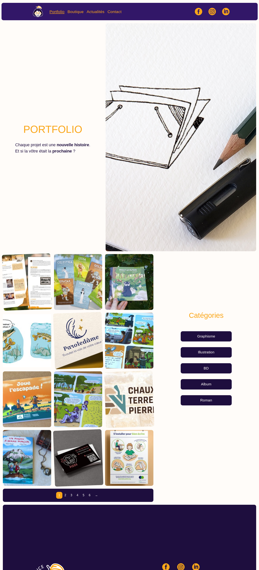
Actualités (95, 11)
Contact (115, 11)
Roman (206, 400)
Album (206, 384)
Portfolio (56, 11)
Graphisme (206, 336)
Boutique (75, 11)
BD (206, 368)
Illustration (206, 352)
